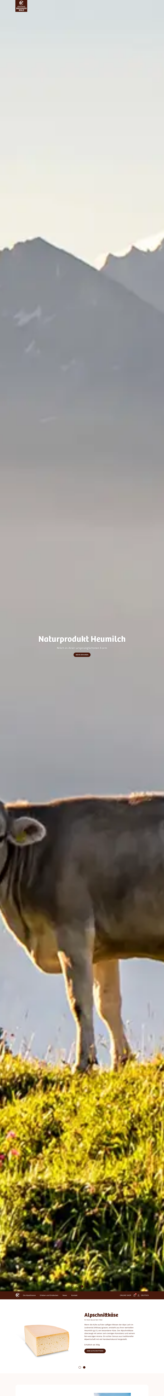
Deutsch (145, 1295)
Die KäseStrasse (29, 1295)
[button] (72, 1286)
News (65, 1295)
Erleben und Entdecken (49, 1295)
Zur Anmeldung (82, 655)
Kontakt (74, 1295)
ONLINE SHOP (125, 1295)
